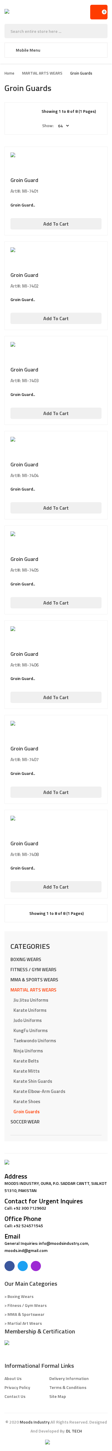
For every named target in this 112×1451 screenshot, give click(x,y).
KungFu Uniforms (30, 1030)
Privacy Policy (17, 1387)
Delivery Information (69, 1378)
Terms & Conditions (67, 1387)
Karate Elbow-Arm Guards (39, 1091)
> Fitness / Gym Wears (25, 1305)
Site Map (57, 1396)
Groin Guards (81, 73)
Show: (47, 125)
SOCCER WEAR (24, 1121)
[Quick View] (56, 166)
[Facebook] (9, 1266)
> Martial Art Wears (23, 1323)
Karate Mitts (26, 1071)
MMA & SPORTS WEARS (34, 979)
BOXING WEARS (25, 959)
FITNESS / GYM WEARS (33, 969)
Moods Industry (35, 1422)
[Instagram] (36, 1266)
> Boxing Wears (18, 1296)
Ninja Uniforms (28, 1050)
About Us (13, 1378)
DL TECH (74, 1431)
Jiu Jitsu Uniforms (30, 1000)
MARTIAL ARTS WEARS (42, 73)
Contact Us (14, 1396)
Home (9, 73)
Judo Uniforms (27, 1020)
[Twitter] (23, 1266)
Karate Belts (26, 1060)
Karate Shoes (26, 1101)
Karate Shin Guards (32, 1081)
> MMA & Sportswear (24, 1314)
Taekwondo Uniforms (34, 1040)
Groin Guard (24, 180)
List (34, 111)
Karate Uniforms (30, 1010)
